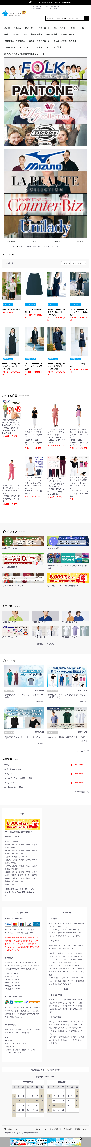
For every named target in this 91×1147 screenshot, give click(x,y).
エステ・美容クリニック (39, 41)
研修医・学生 (51, 34)
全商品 (7, 28)
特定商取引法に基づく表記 (62, 1129)
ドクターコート (43, 28)
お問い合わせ (7, 1129)
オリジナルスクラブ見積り (30, 47)
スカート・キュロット (11, 254)
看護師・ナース (77, 28)
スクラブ (29, 28)
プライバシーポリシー (24, 1129)
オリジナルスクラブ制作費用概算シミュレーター (25, 54)
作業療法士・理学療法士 (14, 41)
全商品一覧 (11, 241)
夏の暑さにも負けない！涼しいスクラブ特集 (24, 696)
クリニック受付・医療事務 (65, 41)
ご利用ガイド (10, 47)
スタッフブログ (9, 691)
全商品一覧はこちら (45, 644)
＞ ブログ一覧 (83, 751)
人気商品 (17, 28)
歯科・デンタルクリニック (15, 34)
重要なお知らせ (79, 764)
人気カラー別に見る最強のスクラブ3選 (66, 737)
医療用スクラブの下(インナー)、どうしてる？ (23, 738)
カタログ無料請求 (53, 47)
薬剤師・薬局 (36, 34)
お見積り (79, 241)
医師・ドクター (60, 28)
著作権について (80, 1129)
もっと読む (39, 702)
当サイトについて (42, 1129)
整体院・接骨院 (67, 34)
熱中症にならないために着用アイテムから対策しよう (67, 696)
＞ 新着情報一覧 (82, 792)
